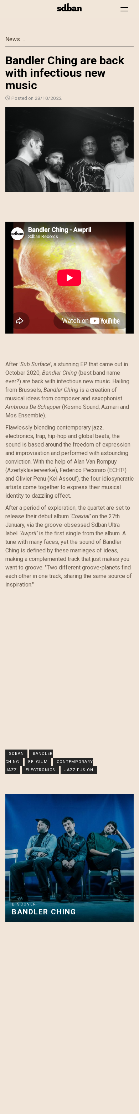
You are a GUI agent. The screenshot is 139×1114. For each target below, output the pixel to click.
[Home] (69, 7)
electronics (40, 770)
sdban (16, 753)
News (12, 39)
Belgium (38, 761)
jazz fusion (78, 770)
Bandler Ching (44, 912)
